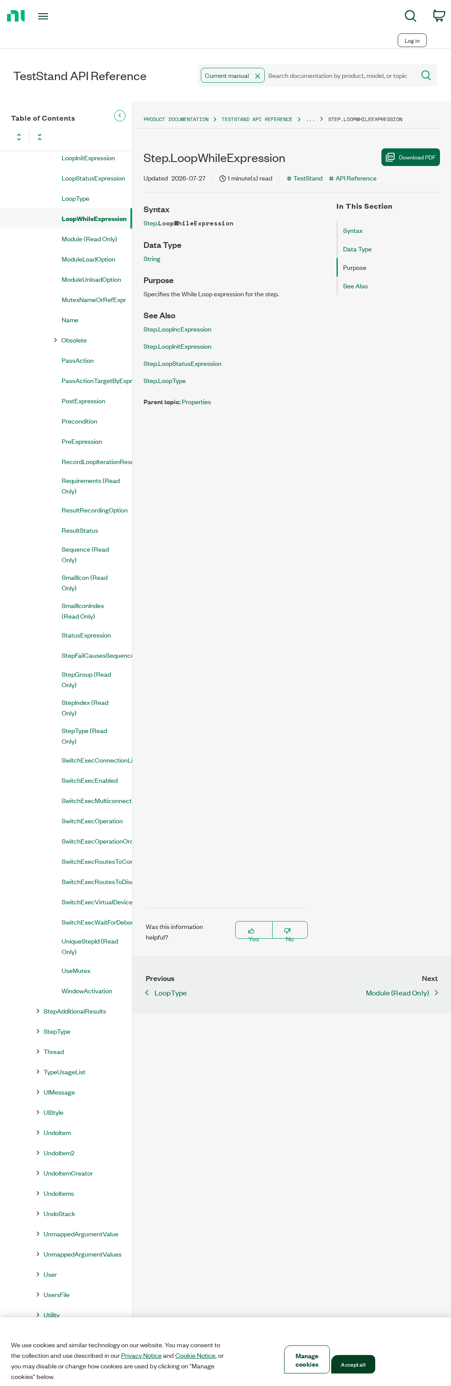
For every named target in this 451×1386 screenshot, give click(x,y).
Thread (54, 1051)
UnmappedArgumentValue (81, 1233)
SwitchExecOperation (92, 820)
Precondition (79, 420)
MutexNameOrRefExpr (94, 299)
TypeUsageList (64, 1071)
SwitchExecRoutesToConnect (97, 861)
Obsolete (74, 339)
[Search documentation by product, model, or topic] (425, 75)
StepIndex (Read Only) (85, 707)
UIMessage (59, 1091)
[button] (257, 76)
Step (150, 222)
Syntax (352, 230)
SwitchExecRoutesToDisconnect (97, 881)
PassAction (78, 360)
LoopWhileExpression (94, 218)
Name (70, 319)
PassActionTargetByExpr (97, 380)
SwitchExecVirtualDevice (97, 901)
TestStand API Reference (257, 119)
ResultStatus (80, 529)
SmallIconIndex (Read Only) (83, 610)
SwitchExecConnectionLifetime (97, 759)
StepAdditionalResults (75, 1010)
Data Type (357, 248)
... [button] (310, 119)
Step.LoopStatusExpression (183, 363)
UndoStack (59, 1213)
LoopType (75, 198)
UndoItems (59, 1193)
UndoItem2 (59, 1152)
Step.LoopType (165, 380)
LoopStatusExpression (93, 177)
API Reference (356, 177)
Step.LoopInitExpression (177, 345)
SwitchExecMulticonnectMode (97, 800)
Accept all (353, 1364)
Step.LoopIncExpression (177, 328)
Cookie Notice (195, 1355)
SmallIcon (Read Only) (84, 582)
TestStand (307, 177)
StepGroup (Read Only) (86, 679)
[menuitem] (410, 17)
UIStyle (53, 1112)
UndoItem (57, 1132)
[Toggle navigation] (58, 16)
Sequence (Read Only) (85, 554)
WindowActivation (87, 990)
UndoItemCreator (68, 1172)
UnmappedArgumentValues (83, 1253)
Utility (51, 1314)
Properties (196, 401)
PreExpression (82, 441)
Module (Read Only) (89, 238)
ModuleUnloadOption (91, 279)
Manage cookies (307, 1359)
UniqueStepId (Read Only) (90, 946)
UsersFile (57, 1294)
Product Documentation (176, 119)
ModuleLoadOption (88, 258)
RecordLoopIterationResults (97, 461)
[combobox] (306, 75)
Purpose (354, 267)
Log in (412, 40)
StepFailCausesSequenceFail (97, 655)
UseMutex (76, 970)
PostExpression (83, 400)
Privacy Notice (141, 1355)
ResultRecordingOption (95, 509)
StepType (57, 1031)
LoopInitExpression (88, 157)
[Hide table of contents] (120, 116)
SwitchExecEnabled (90, 780)
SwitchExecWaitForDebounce (97, 921)
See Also (355, 285)
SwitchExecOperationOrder (97, 840)
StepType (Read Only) (84, 735)
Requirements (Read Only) (91, 485)
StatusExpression (86, 634)
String (152, 258)
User (50, 1274)
